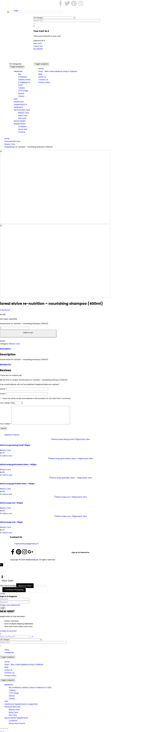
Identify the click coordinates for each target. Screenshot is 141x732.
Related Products (11, 435)
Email (3, 393)
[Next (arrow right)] (3, 731)
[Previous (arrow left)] (1, 731)
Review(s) (5, 310)
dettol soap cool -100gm (11, 503)
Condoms (13, 720)
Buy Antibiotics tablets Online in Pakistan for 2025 (30, 687)
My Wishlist (38, 49)
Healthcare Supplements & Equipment (21, 704)
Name (3, 389)
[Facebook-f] (60, 3)
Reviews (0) (5, 364)
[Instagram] (80, 3)
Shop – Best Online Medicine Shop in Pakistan (23, 664)
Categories (9, 652)
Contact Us (9, 672)
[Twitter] (67, 3)
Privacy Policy (10, 675)
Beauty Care (9, 144)
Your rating (5, 403)
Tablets (12, 690)
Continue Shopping (14, 589)
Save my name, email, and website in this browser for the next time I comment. (37, 398)
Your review (5, 423)
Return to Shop (24, 585)
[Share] (5, 728)
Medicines (8, 685)
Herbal (12, 696)
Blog (6, 667)
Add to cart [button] (7, 455)
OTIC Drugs (14, 693)
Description (5, 349)
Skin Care (13, 715)
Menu (6, 649)
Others (12, 698)
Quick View (85, 439)
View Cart (37, 43)
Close (2, 593)
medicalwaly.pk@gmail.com (26, 543)
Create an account (8, 631)
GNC (6, 701)
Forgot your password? (10, 605)
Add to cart (28, 332)
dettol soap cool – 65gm (11, 522)
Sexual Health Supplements (16, 718)
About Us (8, 670)
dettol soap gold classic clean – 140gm (18, 464)
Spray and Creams (17, 723)
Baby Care (13, 712)
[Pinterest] (74, 3)
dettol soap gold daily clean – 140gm (17, 483)
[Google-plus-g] (30, 552)
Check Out (38, 46)
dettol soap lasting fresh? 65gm (15, 445)
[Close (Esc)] (7, 728)
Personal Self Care (12, 141)
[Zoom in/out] (1, 728)
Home (7, 138)
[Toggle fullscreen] (3, 728)
